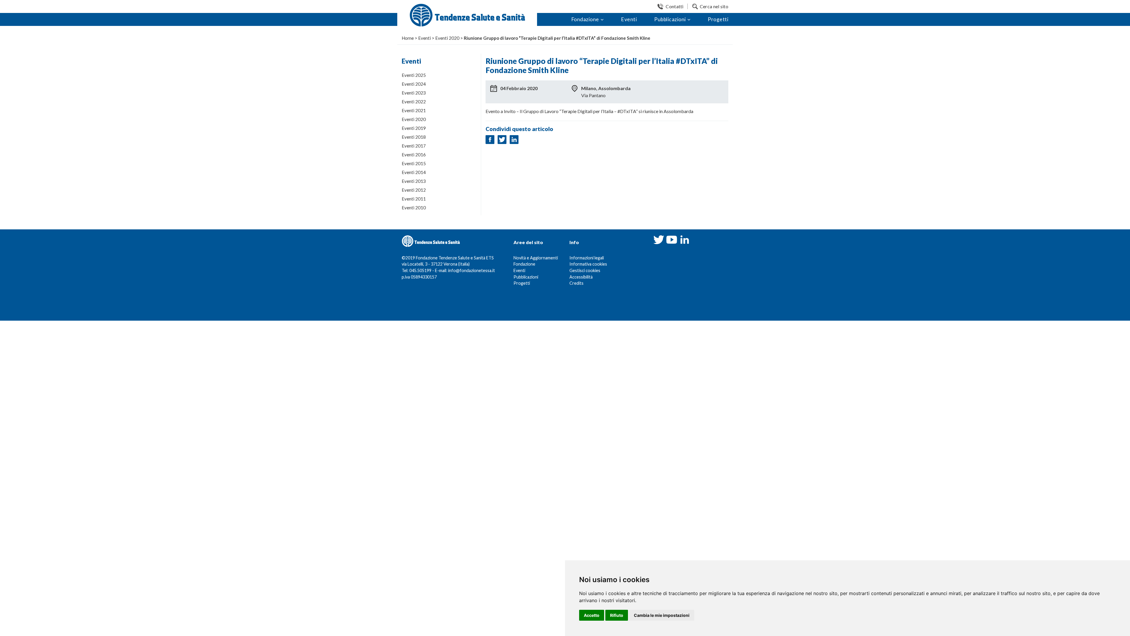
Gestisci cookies (584, 270)
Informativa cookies (588, 263)
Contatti (674, 6)
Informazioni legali (586, 257)
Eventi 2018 (414, 137)
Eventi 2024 (414, 84)
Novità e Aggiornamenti (536, 257)
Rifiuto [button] (616, 615)
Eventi (629, 19)
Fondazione (585, 19)
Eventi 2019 (414, 128)
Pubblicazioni (670, 19)
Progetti (718, 19)
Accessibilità (581, 276)
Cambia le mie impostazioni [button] (661, 615)
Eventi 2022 (414, 101)
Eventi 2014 (414, 172)
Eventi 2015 (414, 163)
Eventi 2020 (414, 119)
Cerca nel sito (714, 6)
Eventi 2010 (414, 207)
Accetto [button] (591, 615)
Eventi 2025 (414, 75)
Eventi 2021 (414, 110)
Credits (576, 283)
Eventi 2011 (414, 198)
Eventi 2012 (414, 190)
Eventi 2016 (414, 154)
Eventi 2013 (414, 181)
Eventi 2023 (414, 92)
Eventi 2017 (414, 145)
